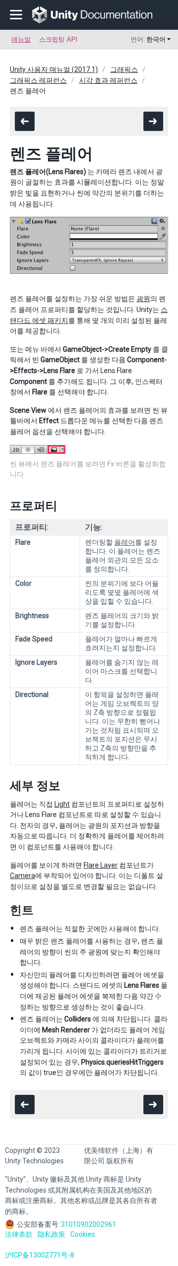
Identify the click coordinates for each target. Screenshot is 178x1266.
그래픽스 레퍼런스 (38, 80)
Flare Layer (101, 865)
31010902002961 (88, 1224)
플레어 (124, 542)
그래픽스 (124, 69)
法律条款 (19, 1234)
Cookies (82, 1234)
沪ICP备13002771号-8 (39, 1255)
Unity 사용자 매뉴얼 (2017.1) (54, 69)
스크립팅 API (58, 39)
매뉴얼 (21, 39)
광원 (143, 299)
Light (62, 804)
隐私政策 (51, 1234)
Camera (22, 876)
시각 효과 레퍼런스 (108, 80)
